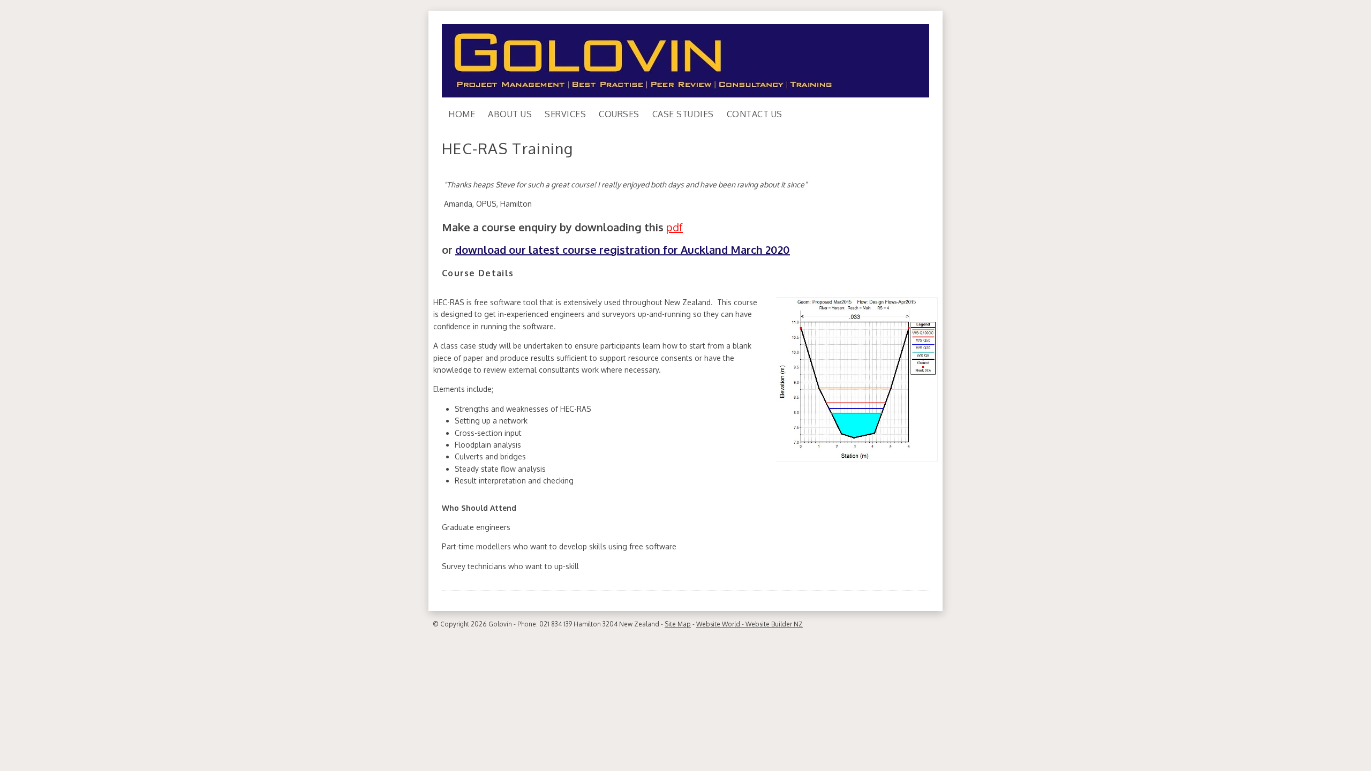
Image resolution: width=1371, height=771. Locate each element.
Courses (619, 114)
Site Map (678, 624)
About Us (510, 114)
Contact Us (754, 114)
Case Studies (683, 114)
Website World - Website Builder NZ (749, 624)
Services (565, 114)
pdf (674, 227)
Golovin (500, 624)
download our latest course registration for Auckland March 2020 (622, 249)
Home (461, 114)
